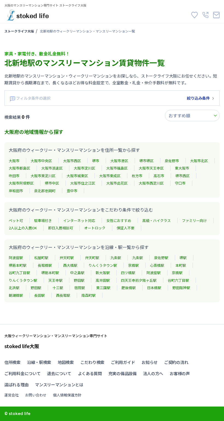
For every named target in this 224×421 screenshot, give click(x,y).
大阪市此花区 (117, 183)
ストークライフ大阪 (19, 31)
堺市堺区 (146, 160)
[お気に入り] (194, 15)
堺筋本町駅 (17, 265)
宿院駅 (79, 287)
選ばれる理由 (16, 384)
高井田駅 (103, 280)
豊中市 (72, 190)
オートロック (94, 227)
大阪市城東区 (77, 175)
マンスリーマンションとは (59, 384)
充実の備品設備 (122, 373)
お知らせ (150, 362)
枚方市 (137, 175)
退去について (59, 373)
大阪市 (14, 160)
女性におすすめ (118, 220)
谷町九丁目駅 (19, 272)
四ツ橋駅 (128, 272)
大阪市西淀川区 (151, 183)
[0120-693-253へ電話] (205, 15)
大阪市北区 (199, 160)
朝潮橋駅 (16, 295)
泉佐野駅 (161, 257)
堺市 (95, 160)
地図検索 (66, 362)
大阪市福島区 (117, 168)
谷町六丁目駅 (178, 280)
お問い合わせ (35, 395)
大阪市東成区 (109, 175)
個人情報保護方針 (67, 395)
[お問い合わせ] (216, 15)
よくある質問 (90, 373)
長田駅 (39, 295)
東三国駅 (103, 287)
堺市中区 (52, 183)
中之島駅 (77, 272)
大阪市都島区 (19, 168)
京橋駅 (133, 265)
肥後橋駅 (129, 287)
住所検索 (12, 362)
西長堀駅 (63, 295)
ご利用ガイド (123, 362)
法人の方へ (153, 373)
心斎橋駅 (157, 265)
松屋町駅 (41, 257)
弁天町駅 (67, 257)
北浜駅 (14, 287)
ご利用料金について (22, 373)
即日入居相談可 (60, 227)
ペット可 (16, 220)
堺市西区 (182, 175)
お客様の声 (180, 373)
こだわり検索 (92, 362)
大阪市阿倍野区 (21, 183)
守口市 (180, 183)
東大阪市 (182, 168)
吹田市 (14, 175)
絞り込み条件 (198, 98)
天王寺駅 (55, 280)
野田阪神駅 (181, 287)
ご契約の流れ (176, 362)
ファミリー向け (194, 220)
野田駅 (79, 280)
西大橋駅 (70, 265)
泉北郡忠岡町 (44, 190)
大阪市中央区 (41, 160)
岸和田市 (16, 190)
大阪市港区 (119, 160)
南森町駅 (88, 295)
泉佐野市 (172, 160)
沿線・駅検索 (39, 362)
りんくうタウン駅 (103, 265)
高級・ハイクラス (156, 220)
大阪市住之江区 (82, 183)
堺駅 (183, 257)
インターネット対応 (79, 220)
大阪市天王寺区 (151, 168)
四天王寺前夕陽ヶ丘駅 (139, 280)
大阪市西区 (72, 160)
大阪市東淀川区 (43, 175)
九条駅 (115, 257)
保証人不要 (125, 227)
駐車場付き (43, 220)
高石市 (159, 175)
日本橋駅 (154, 287)
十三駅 (57, 287)
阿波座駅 (16, 257)
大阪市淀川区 (84, 168)
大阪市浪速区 (52, 168)
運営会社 (11, 395)
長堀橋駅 (45, 265)
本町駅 (180, 265)
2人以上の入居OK (23, 227)
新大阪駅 (103, 272)
